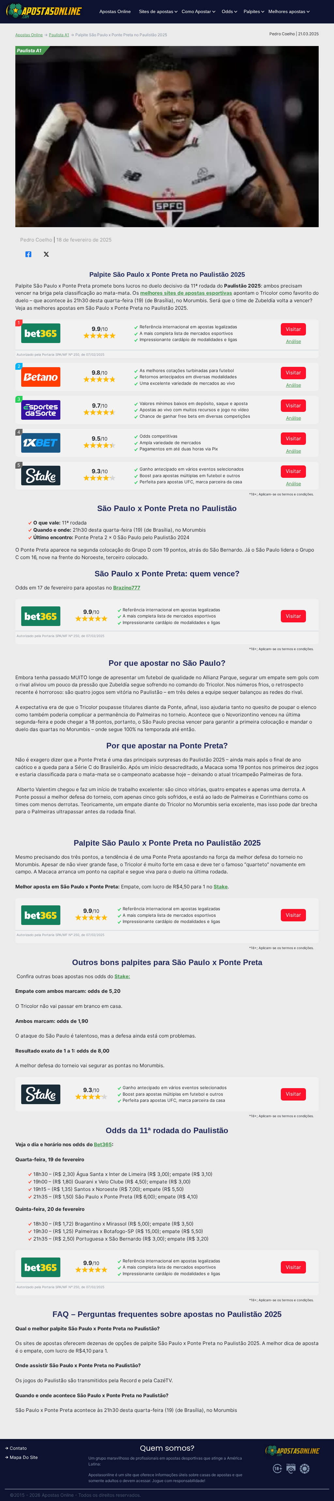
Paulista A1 (59, 34)
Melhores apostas (286, 11)
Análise (293, 341)
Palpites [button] (252, 11)
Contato (18, 1448)
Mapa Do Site (24, 1457)
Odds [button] (227, 11)
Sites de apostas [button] (156, 11)
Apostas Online (115, 11)
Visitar (293, 329)
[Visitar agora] (40, 333)
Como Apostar (196, 11)
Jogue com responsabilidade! (178, 1480)
